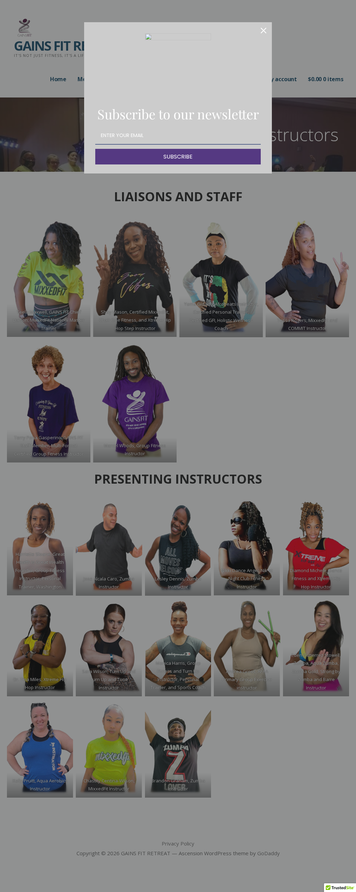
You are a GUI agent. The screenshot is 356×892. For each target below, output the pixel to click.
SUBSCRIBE (178, 157)
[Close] (263, 30)
